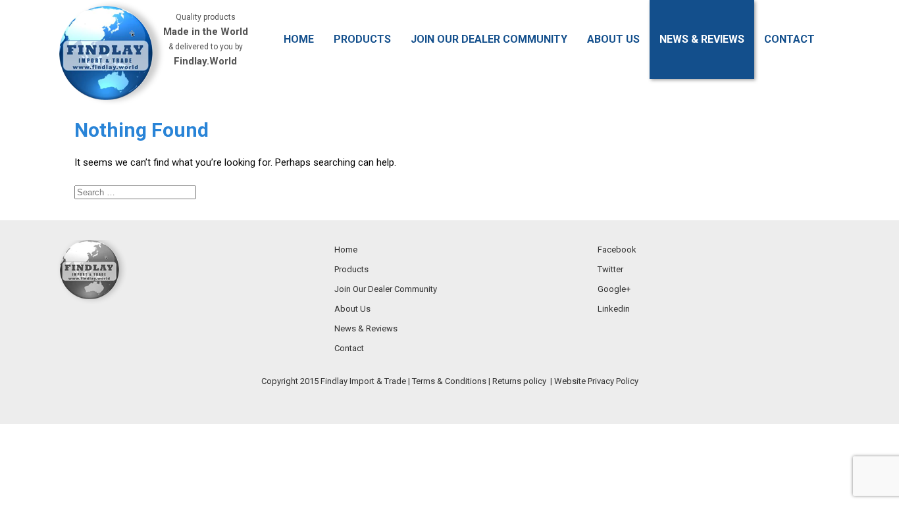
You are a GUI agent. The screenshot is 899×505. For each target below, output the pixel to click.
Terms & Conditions (449, 381)
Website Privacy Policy (596, 381)
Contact (789, 39)
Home (299, 39)
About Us (613, 39)
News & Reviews (701, 39)
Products (362, 39)
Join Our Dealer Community (489, 39)
